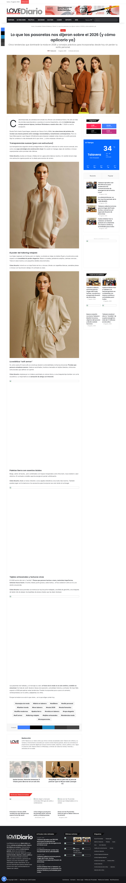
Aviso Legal (80, 879)
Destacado (108, 838)
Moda (54, 26)
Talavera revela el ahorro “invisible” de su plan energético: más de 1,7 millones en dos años (109, 318)
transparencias (44, 719)
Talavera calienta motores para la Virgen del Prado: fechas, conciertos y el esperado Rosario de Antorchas (107, 210)
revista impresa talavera (100, 857)
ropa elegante (69, 711)
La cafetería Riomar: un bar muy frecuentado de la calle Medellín (107, 199)
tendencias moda (68, 715)
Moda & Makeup (47, 26)
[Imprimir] (73, 727)
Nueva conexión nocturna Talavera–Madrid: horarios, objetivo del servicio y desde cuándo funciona (93, 319)
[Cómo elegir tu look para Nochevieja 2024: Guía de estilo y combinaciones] (44, 804)
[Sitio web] (23, 751)
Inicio (32, 26)
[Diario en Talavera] (24, 11)
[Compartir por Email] (61, 727)
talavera (113, 867)
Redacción (53, 51)
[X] (36, 727)
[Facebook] (24, 727)
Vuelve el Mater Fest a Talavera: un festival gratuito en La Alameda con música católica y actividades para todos (106, 223)
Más (76, 20)
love (95, 845)
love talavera (37, 707)
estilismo (54, 703)
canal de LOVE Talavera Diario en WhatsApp (35, 746)
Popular (110, 176)
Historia (108, 841)
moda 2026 (51, 707)
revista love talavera (99, 860)
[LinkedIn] (48, 727)
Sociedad (41, 20)
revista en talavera (52, 711)
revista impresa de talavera (101, 854)
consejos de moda (22, 703)
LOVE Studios (32, 879)
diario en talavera (40, 703)
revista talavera (98, 863)
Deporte (68, 20)
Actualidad (38, 26)
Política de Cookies (103, 879)
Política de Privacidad (91, 879)
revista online (110, 860)
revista (111, 848)
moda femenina (65, 707)
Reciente (93, 176)
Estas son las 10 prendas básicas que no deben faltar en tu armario (68, 813)
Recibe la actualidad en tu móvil (101, 238)
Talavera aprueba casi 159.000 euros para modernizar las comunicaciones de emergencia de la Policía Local (106, 187)
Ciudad (59, 20)
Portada (11, 20)
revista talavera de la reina (101, 867)
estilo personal (67, 703)
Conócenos (65, 879)
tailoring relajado (33, 715)
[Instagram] (29, 751)
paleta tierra (36, 711)
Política (31, 20)
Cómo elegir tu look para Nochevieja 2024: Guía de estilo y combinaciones (42, 813)
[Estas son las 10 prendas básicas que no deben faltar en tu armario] (68, 804)
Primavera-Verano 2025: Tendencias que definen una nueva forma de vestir (19, 813)
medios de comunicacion (100, 848)
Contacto (73, 879)
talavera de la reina (99, 870)
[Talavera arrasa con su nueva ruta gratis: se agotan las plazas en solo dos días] (86, 856)
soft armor (18, 715)
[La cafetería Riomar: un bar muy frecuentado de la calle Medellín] (91, 199)
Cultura (50, 20)
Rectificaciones (114, 879)
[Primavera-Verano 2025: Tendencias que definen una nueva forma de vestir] (20, 804)
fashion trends (23, 707)
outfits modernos (21, 711)
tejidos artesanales (50, 715)
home (113, 841)
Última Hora (21, 20)
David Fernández (98, 838)
